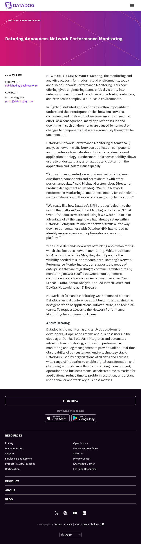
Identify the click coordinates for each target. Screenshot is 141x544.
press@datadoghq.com (19, 101)
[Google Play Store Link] (83, 418)
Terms (58, 524)
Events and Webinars (85, 448)
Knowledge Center (84, 464)
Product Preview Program (20, 464)
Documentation (14, 448)
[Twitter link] (56, 513)
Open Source (80, 443)
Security (78, 453)
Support (9, 453)
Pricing (9, 443)
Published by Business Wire (21, 85)
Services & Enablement (18, 458)
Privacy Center (81, 458)
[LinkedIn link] (84, 513)
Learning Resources (85, 469)
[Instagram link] (65, 513)
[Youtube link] (74, 513)
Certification (12, 469)
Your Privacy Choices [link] (87, 524)
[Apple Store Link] (58, 418)
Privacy (68, 524)
